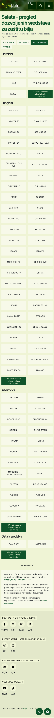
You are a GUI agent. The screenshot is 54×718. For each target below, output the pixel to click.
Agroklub (27, 708)
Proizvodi (24, 42)
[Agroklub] (10, 5)
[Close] (40, 5)
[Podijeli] (39, 711)
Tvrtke (6, 47)
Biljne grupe (39, 42)
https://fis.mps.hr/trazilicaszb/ (17, 580)
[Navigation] (49, 5)
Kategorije (8, 42)
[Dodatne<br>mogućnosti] (47, 711)
